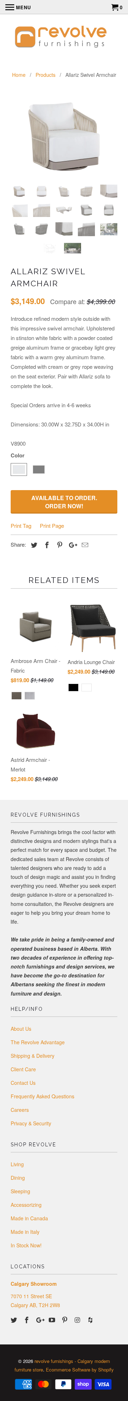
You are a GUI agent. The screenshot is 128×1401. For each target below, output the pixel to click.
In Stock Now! (26, 1245)
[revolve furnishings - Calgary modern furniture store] (64, 38)
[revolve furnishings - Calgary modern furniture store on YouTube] (53, 1319)
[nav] (18, 7)
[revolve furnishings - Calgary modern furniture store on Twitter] (14, 1319)
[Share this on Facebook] (46, 544)
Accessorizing (26, 1204)
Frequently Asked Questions (42, 1096)
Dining (18, 1177)
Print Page (52, 525)
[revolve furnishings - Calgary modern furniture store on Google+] (40, 1319)
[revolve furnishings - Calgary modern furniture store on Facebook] (27, 1319)
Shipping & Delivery (32, 1055)
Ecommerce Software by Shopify (80, 1369)
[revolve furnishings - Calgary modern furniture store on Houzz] (91, 1319)
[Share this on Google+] (71, 544)
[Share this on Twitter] (33, 544)
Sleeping (20, 1191)
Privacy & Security (31, 1123)
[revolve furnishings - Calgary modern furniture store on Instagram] (78, 1319)
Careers (20, 1109)
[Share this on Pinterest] (58, 544)
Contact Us (23, 1082)
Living (17, 1164)
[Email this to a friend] (84, 544)
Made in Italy (25, 1231)
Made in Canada (29, 1218)
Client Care (23, 1069)
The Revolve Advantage (38, 1042)
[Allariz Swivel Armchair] (64, 136)
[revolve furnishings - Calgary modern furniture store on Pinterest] (65, 1319)
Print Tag (21, 525)
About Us (21, 1028)
